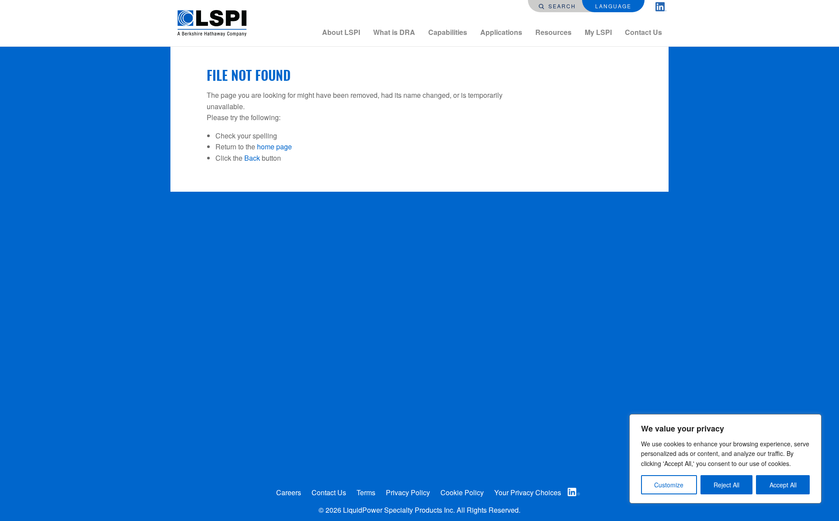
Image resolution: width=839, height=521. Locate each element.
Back (252, 158)
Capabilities (447, 32)
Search (561, 6)
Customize (668, 484)
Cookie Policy (462, 492)
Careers (288, 492)
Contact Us (643, 32)
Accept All (783, 484)
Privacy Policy (408, 492)
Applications (501, 32)
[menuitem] (341, 32)
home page (274, 146)
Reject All (726, 484)
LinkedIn (573, 492)
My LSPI (598, 32)
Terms (366, 492)
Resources (553, 32)
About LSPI (341, 32)
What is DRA (394, 32)
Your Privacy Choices (527, 492)
